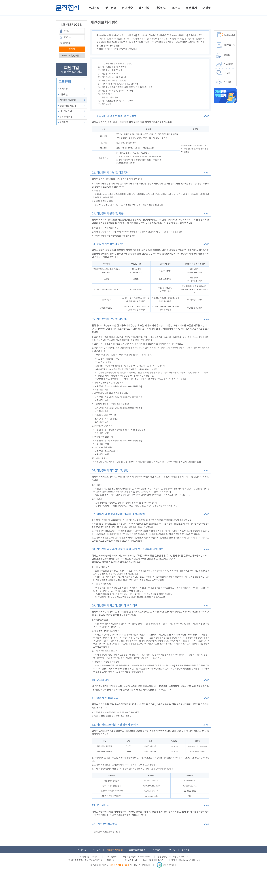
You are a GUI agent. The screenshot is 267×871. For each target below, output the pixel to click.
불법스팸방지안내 (68, 105)
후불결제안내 (66, 116)
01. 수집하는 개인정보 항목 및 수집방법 (115, 63)
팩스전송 (144, 8)
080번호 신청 (229, 45)
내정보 (206, 8)
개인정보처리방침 (68, 100)
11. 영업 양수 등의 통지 (108, 97)
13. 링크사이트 (104, 104)
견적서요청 (228, 64)
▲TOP (206, 116)
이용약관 (64, 94)
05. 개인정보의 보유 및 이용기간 (112, 77)
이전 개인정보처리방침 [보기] (107, 832)
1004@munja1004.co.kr (189, 860)
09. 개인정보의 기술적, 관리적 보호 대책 (115, 90)
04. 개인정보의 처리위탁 (108, 73)
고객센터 (96, 849)
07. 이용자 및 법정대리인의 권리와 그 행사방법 (118, 84)
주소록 (176, 8)
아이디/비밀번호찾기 (71, 55)
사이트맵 (64, 122)
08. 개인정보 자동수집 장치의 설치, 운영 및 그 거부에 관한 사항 (125, 87)
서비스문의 (156, 849)
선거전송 (127, 8)
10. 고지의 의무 (105, 94)
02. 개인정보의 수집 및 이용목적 (112, 67)
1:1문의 (226, 73)
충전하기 (191, 8)
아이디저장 (65, 43)
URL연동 (227, 55)
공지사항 (64, 89)
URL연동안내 (66, 111)
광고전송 (110, 8)
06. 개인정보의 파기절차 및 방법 (112, 80)
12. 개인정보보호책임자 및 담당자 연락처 (115, 101)
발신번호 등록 (229, 35)
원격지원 (186, 849)
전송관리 (160, 8)
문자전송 (94, 8)
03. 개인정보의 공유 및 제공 (110, 70)
